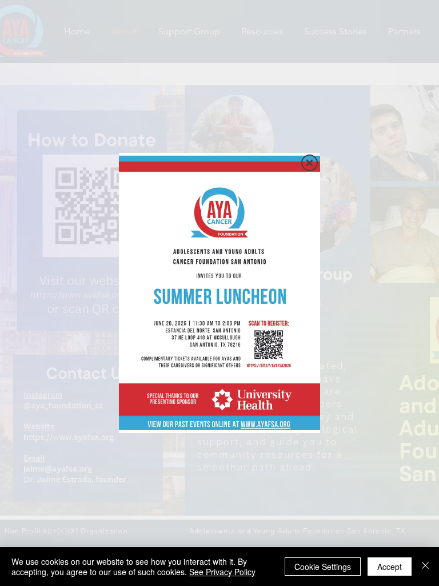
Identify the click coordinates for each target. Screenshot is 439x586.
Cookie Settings (322, 566)
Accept (389, 566)
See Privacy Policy (222, 571)
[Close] (425, 566)
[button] (309, 163)
